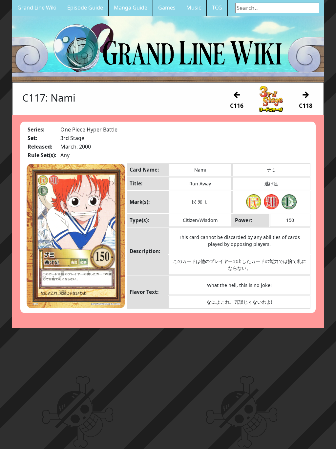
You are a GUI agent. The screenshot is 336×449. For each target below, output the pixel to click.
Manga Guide (130, 7)
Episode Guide (85, 7)
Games (167, 7)
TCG (217, 7)
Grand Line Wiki (36, 7)
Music (193, 7)
